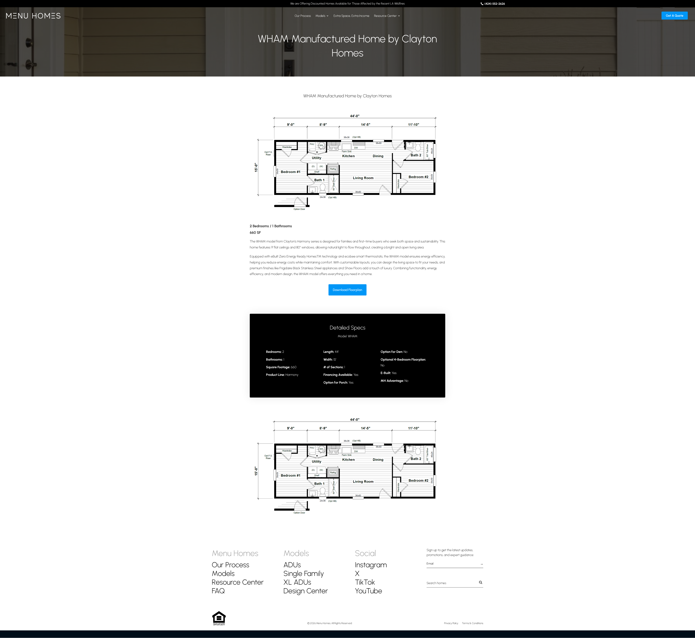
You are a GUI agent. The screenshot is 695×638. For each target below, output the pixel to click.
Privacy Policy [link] (451, 623)
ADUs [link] (292, 564)
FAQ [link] (218, 590)
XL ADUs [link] (297, 582)
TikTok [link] (365, 582)
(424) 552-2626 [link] (494, 3)
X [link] (357, 573)
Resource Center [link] (385, 16)
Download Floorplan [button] (347, 290)
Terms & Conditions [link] (472, 623)
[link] (33, 14)
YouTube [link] (368, 590)
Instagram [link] (371, 564)
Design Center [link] (305, 590)
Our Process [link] (303, 16)
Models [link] (320, 16)
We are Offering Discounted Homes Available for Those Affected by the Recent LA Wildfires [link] (347, 3)
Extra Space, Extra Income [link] (351, 16)
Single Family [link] (303, 573)
